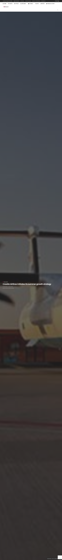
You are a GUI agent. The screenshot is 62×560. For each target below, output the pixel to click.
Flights (37, 3)
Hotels (17, 3)
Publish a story (50, 3)
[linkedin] (58, 1)
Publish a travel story (36, 1)
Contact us (43, 1)
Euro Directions (5, 286)
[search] (57, 10)
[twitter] (57, 1)
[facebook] (55, 1)
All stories (22, 1)
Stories (31, 3)
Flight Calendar (16, 1)
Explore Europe (28, 1)
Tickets (10, 3)
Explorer (23, 3)
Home (5, 3)
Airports (42, 3)
